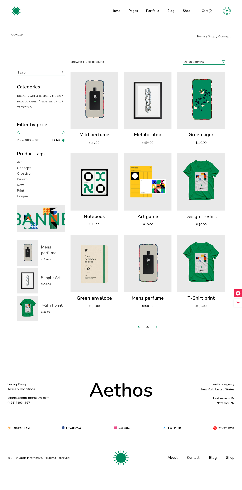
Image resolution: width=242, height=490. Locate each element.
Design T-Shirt (201, 216)
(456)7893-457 (19, 403)
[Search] (62, 72)
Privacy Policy (17, 384)
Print (20, 190)
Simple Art (51, 277)
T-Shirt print (201, 298)
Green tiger (201, 135)
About (173, 457)
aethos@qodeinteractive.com (28, 398)
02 (148, 327)
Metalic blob (147, 135)
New (20, 185)
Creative (23, 173)
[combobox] (204, 62)
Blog (213, 457)
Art (19, 162)
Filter (56, 140)
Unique (22, 196)
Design (22, 179)
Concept (24, 168)
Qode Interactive (30, 458)
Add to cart (78, 142)
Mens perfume (148, 298)
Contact (193, 457)
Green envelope (94, 298)
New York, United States (217, 389)
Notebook (94, 216)
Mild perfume (94, 135)
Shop (230, 457)
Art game (147, 216)
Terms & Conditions (21, 389)
